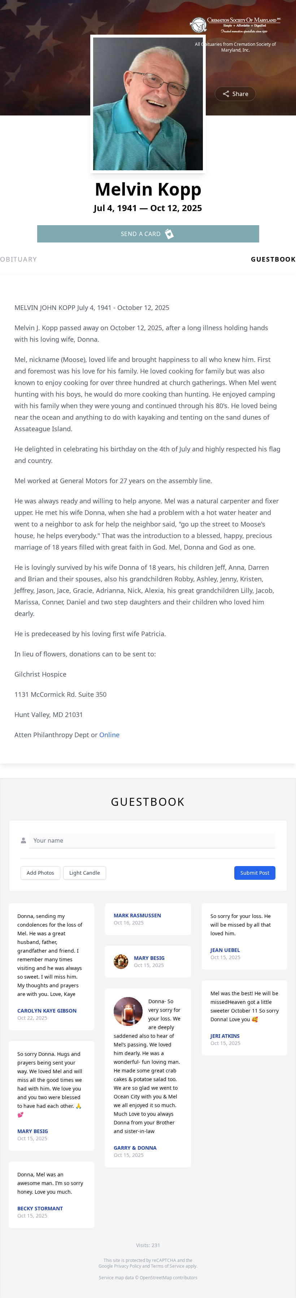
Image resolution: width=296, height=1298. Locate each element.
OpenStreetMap (156, 1278)
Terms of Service (167, 1266)
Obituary (18, 259)
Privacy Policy (127, 1266)
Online (109, 734)
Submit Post (254, 872)
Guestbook (273, 259)
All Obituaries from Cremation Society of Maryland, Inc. (235, 47)
